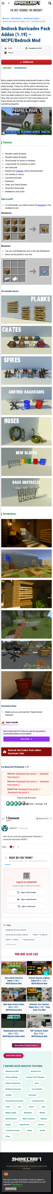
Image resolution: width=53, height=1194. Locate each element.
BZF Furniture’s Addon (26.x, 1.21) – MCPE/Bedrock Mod (39, 1034)
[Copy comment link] (18, 847)
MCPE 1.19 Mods (12, 940)
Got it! (11, 1189)
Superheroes (24, 1125)
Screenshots (20, 68)
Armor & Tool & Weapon (35, 1077)
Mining (42, 1113)
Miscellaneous (11, 1119)
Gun (19, 1107)
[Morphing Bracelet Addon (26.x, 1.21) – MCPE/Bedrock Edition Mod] (13, 1021)
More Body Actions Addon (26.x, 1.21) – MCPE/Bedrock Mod (13, 1007)
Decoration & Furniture (14, 1101)
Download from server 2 (18, 792)
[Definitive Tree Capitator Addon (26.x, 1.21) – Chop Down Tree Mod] (39, 995)
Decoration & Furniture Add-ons (17, 935)
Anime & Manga (11, 1077)
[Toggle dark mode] (8, 3)
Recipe (8, 1125)
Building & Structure (13, 1089)
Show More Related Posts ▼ (26, 1045)
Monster (44, 1119)
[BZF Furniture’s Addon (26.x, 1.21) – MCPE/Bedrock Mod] (39, 1021)
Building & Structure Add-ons (16, 930)
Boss (37, 1083)
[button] (11, 847)
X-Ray (7, 1136)
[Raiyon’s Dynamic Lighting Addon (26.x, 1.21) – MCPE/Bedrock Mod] (39, 968)
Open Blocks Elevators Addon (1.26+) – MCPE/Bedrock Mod (14, 981)
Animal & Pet (36, 1071)
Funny (7, 1107)
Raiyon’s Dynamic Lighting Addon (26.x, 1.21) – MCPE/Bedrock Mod (39, 981)
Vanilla (42, 1130)
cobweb (20, 171)
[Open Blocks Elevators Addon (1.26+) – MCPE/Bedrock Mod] (13, 968)
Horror (31, 1107)
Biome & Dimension (13, 1083)
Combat (8, 1095)
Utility (29, 1130)
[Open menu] (3, 3)
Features (7, 68)
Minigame (28, 1113)
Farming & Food (38, 1101)
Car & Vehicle (37, 1089)
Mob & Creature (29, 1119)
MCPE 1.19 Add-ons (40, 935)
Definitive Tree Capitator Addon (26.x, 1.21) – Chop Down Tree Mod (39, 1007)
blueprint (42, 205)
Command (32, 1095)
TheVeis (10, 53)
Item (43, 1107)
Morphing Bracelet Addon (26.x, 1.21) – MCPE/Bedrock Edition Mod (14, 1034)
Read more (17, 1184)
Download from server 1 (26, 774)
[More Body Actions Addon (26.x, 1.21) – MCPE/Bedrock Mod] (13, 995)
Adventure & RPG (12, 1071)
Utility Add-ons (11, 944)
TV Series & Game (12, 1130)
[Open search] (50, 3)
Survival (41, 1125)
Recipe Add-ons (29, 940)
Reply (4, 847)
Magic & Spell (10, 1113)
